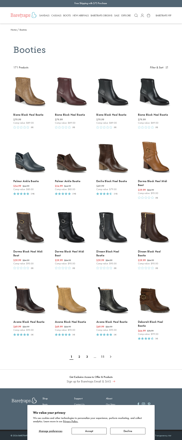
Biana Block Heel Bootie (28, 115)
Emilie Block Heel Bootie (111, 181)
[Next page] (110, 357)
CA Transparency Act (161, 435)
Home (14, 29)
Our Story (110, 404)
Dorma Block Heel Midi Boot (152, 183)
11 (103, 357)
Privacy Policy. (70, 421)
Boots (45, 404)
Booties (23, 29)
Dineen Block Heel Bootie (107, 253)
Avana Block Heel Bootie (29, 322)
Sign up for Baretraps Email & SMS (89, 381)
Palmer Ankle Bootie (26, 181)
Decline (128, 431)
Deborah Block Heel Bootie (150, 324)
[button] (136, 15)
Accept (89, 431)
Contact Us (79, 404)
